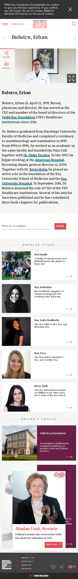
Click (47, 11)
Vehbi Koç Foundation (18, 117)
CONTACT (27, 561)
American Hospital (49, 160)
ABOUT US (28, 558)
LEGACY (26, 565)
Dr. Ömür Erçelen (36, 155)
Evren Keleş (39, 169)
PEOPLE (26, 569)
